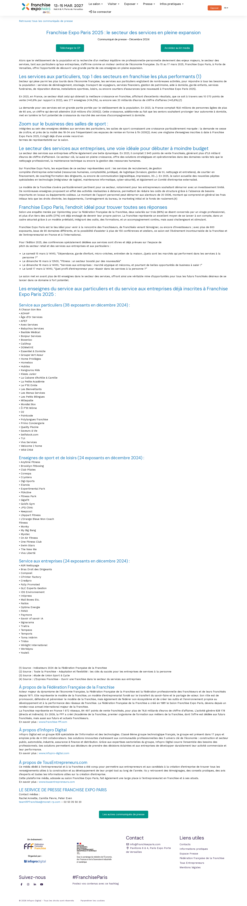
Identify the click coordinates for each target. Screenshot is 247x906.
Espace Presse (189, 853)
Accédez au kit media (177, 48)
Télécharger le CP (70, 48)
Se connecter (101, 12)
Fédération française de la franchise (202, 858)
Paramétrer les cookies (93, 900)
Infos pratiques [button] (171, 4)
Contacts (185, 844)
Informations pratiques (194, 848)
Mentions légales (190, 867)
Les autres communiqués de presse (124, 814)
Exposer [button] (130, 4)
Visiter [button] (113, 4)
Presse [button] (148, 4)
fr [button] (225, 8)
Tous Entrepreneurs (192, 862)
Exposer (215, 8)
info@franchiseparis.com (144, 844)
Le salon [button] (95, 4)
